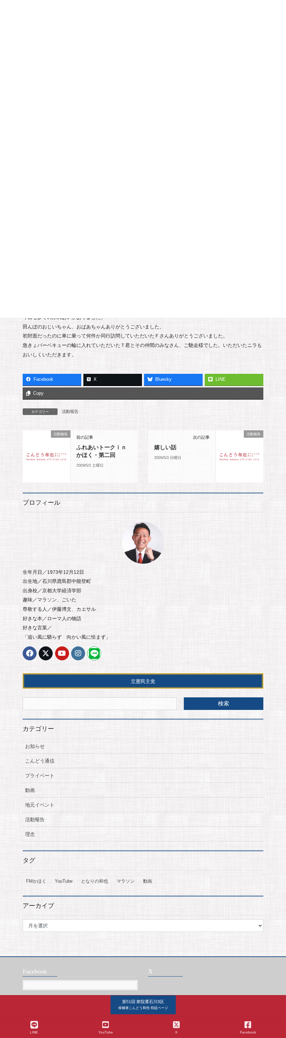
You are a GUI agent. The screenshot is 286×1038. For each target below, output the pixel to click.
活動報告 (70, 411)
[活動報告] (46, 456)
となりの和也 (94, 881)
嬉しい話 (165, 447)
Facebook (248, 1032)
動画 (30, 790)
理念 (30, 834)
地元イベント (39, 805)
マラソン (125, 881)
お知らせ (35, 746)
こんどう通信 (39, 761)
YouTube (64, 881)
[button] (143, 1004)
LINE (34, 1032)
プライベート (39, 775)
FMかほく (36, 881)
